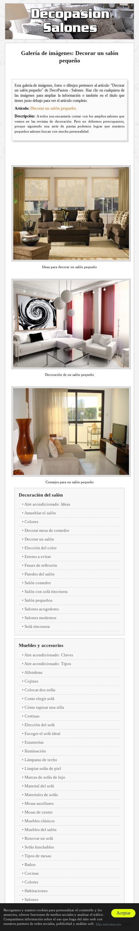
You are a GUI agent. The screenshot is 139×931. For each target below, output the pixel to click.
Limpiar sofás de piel (43, 768)
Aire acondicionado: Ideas (47, 504)
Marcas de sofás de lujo (45, 777)
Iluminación (35, 751)
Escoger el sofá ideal (42, 733)
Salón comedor (38, 582)
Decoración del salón (41, 495)
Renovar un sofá (39, 838)
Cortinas (32, 716)
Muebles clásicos (40, 820)
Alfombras (33, 672)
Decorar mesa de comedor (47, 530)
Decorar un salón (39, 539)
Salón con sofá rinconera (46, 591)
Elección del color (41, 547)
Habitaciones (36, 890)
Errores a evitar (38, 556)
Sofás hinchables (39, 847)
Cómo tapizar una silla (44, 707)
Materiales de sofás (41, 794)
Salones (31, 899)
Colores (31, 521)
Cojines (31, 681)
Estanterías (34, 742)
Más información (108, 924)
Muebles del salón (41, 829)
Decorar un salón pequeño (53, 108)
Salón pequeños (38, 600)
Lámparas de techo (41, 759)
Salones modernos (40, 617)
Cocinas (32, 873)
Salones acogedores (42, 609)
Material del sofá (39, 785)
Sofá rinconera (37, 626)
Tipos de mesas (38, 855)
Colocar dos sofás (40, 689)
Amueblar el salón (40, 512)
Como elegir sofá (39, 698)
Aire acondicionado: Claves (48, 654)
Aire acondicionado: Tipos (47, 663)
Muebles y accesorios (41, 645)
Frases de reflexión (41, 565)
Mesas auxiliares (39, 803)
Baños (30, 864)
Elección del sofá (40, 724)
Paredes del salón (40, 574)
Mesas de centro (39, 812)
